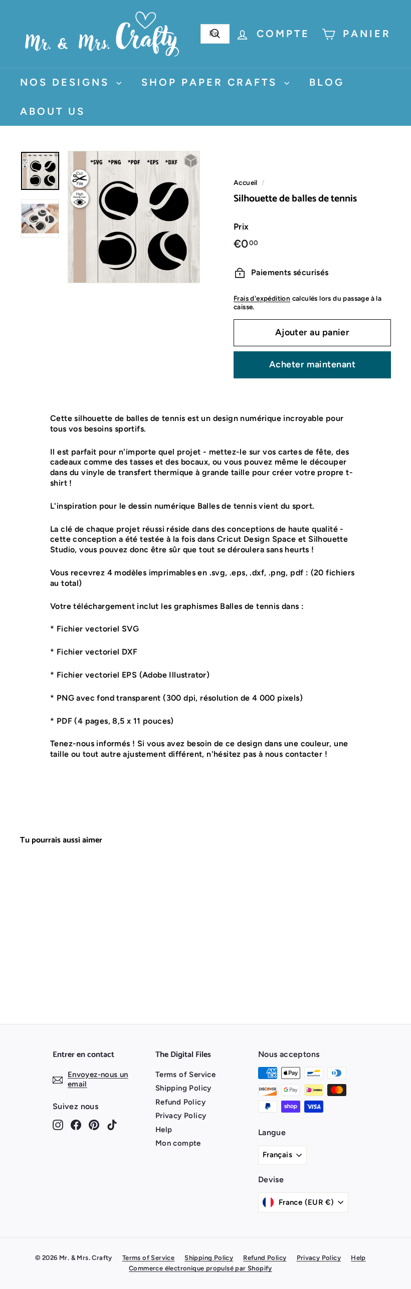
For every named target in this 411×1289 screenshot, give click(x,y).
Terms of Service (185, 1074)
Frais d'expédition (262, 298)
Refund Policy (180, 1102)
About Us (52, 111)
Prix (241, 227)
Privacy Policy (181, 1115)
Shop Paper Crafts (211, 82)
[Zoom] (133, 217)
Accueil (246, 182)
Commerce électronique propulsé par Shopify (200, 1268)
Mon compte (178, 1143)
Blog (326, 82)
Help (163, 1129)
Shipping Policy (183, 1088)
